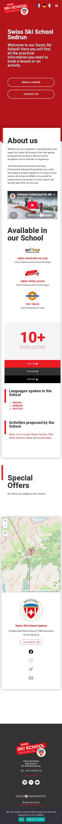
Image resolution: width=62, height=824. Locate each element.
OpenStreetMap (43, 591)
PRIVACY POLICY (35, 819)
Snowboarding (44, 438)
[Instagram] (31, 782)
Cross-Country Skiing (26, 434)
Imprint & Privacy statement (31, 805)
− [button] (5, 525)
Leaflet (22, 591)
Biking (12, 434)
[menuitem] (39, 5)
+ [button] (5, 521)
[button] (56, 5)
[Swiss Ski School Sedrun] (31, 551)
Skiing (29, 438)
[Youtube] (37, 782)
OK (21, 819)
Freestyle (42, 434)
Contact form (31, 775)
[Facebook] (24, 782)
